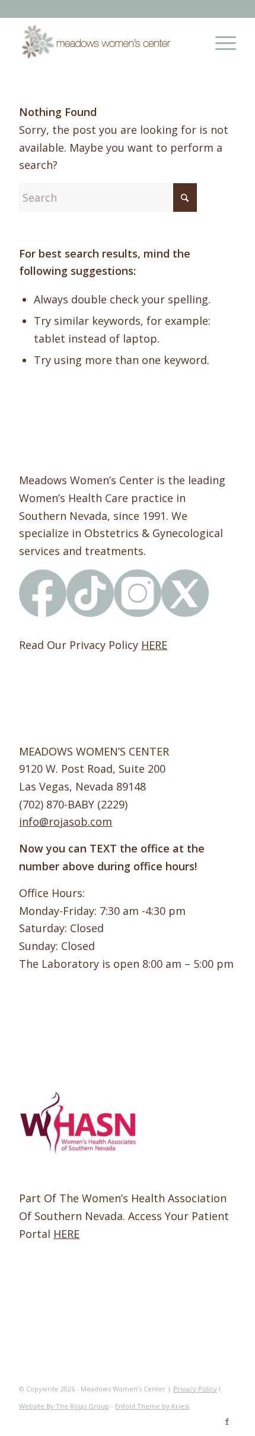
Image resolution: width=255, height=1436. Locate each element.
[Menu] (219, 41)
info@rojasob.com (65, 821)
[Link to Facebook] (227, 1421)
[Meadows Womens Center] (105, 41)
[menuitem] (219, 41)
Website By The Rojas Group (64, 1405)
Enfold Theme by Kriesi (152, 1405)
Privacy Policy (195, 1388)
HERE (154, 645)
